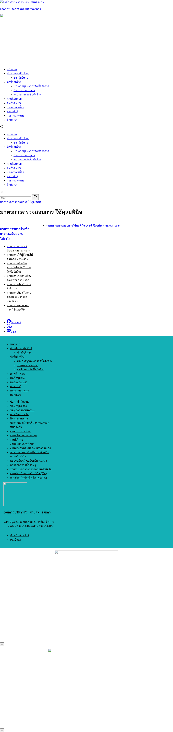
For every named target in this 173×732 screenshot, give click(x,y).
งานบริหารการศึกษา (22, 443)
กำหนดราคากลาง (24, 90)
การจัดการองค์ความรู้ (23, 464)
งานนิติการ (16, 439)
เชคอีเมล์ (15, 539)
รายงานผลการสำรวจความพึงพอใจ (31, 469)
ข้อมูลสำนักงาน (19, 401)
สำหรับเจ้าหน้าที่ (19, 535)
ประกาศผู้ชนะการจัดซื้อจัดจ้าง (31, 86)
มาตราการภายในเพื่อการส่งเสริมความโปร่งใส (14, 234)
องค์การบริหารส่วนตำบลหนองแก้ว (20, 9)
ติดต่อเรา (12, 119)
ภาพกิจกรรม (14, 98)
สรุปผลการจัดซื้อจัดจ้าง (27, 94)
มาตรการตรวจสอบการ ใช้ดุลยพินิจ (20, 202)
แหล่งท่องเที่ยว (15, 107)
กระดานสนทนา (16, 115)
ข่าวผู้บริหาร (21, 77)
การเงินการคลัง (19, 414)
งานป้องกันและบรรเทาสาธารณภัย (30, 448)
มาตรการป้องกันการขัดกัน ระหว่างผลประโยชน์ (19, 297)
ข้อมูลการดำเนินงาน (22, 410)
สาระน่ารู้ (12, 111)
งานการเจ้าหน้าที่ (20, 431)
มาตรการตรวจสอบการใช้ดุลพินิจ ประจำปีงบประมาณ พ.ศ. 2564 (83, 225)
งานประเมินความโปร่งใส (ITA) (28, 473)
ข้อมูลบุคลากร (18, 405)
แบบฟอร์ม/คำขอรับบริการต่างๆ (28, 460)
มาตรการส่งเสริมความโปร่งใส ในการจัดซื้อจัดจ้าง (19, 267)
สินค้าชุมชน (14, 103)
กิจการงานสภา (19, 418)
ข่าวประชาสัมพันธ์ (18, 73)
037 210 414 (24, 526)
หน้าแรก (12, 69)
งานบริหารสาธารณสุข (23, 435)
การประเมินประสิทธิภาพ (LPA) (28, 477)
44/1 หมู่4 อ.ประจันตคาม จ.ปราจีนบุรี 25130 (29, 521)
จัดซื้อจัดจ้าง (14, 81)
